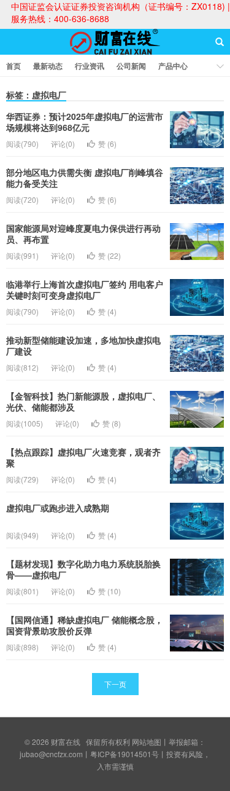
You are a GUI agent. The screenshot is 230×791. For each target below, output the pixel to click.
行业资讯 (89, 65)
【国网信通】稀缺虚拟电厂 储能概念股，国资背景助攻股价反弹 (84, 625)
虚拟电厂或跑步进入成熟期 (57, 508)
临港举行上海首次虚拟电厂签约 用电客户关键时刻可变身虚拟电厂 (84, 289)
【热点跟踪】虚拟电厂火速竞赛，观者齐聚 (83, 457)
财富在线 (115, 53)
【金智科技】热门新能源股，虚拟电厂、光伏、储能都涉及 (83, 401)
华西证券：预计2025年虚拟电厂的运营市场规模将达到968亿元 (84, 121)
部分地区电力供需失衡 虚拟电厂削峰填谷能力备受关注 (84, 177)
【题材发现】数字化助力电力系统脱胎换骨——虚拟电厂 (83, 569)
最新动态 (48, 65)
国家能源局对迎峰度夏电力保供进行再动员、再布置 (83, 233)
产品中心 (173, 65)
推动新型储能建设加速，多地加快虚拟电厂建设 (83, 345)
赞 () (107, 143)
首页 (13, 65)
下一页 (115, 684)
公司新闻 (131, 65)
